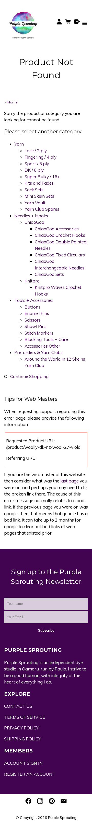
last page (69, 480)
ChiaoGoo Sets (49, 274)
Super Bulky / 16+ (42, 176)
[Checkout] (77, 21)
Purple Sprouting (62, 817)
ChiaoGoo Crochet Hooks (60, 235)
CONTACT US (18, 706)
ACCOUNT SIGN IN (23, 763)
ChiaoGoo (34, 222)
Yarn (19, 144)
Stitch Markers (39, 333)
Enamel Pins (37, 313)
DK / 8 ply (34, 170)
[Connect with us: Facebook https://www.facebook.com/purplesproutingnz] (28, 801)
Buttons (32, 307)
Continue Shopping (29, 376)
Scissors (33, 320)
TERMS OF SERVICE (24, 717)
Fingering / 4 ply (40, 157)
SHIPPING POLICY (22, 738)
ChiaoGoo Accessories (57, 228)
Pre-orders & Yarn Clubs (38, 352)
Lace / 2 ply (36, 150)
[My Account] (59, 21)
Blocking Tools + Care (46, 339)
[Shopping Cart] (68, 23)
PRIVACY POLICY (21, 727)
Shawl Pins (36, 326)
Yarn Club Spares (42, 209)
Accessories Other (42, 346)
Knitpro (32, 281)
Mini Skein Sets (39, 196)
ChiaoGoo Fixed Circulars (60, 254)
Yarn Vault (35, 202)
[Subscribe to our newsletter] (63, 801)
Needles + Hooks (31, 215)
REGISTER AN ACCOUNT (29, 774)
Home (12, 102)
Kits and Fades (39, 183)
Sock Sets (34, 189)
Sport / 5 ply (37, 163)
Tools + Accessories (33, 300)
